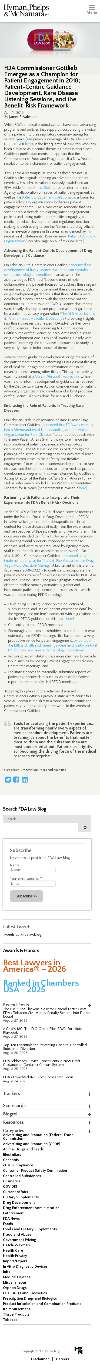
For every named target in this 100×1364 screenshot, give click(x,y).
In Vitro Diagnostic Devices (25, 1266)
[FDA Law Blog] (50, 35)
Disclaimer (40, 1359)
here (81, 139)
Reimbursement (16, 1309)
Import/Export (15, 1261)
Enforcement (14, 1213)
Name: (15, 865)
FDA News (11, 1218)
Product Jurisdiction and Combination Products (42, 1304)
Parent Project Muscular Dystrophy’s (36, 318)
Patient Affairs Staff (36, 188)
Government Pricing (19, 1240)
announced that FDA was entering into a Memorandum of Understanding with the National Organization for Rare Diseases (48, 430)
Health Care (13, 1250)
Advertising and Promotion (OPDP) (31, 1144)
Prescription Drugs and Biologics (43, 770)
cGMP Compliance (18, 1165)
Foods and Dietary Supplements (30, 1229)
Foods (8, 1224)
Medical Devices (16, 1277)
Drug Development (19, 1202)
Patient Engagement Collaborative (48, 197)
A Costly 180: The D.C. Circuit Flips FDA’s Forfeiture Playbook (42, 1031)
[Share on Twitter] (8, 779)
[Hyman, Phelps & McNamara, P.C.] (26, 11)
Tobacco (10, 1320)
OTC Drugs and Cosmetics (25, 1293)
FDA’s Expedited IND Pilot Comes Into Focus (38, 1077)
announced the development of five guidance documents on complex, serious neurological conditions (48, 270)
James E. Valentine (23, 117)
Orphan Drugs (15, 1288)
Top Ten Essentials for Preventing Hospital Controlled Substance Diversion (45, 1047)
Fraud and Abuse (17, 1234)
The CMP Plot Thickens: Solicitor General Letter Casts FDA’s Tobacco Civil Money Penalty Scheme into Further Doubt (47, 1013)
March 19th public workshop (57, 377)
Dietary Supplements (21, 1197)
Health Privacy (15, 1256)
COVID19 (10, 1186)
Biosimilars (12, 1154)
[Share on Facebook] (16, 779)
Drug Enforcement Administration (31, 1208)
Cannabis (11, 1160)
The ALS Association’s (78, 314)
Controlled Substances (22, 1176)
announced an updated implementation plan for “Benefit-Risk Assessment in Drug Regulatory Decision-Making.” (50, 561)
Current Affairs (15, 1192)
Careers (62, 1359)
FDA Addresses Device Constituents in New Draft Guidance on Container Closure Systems (41, 1063)
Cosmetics (11, 1181)
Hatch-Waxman (16, 1245)
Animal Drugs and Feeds (23, 1149)
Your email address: (26, 879)
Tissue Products (16, 1314)
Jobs (6, 1272)
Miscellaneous (15, 1282)
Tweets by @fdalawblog (22, 934)
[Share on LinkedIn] (25, 779)
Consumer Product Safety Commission (35, 1170)
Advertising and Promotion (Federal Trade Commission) (38, 1137)
